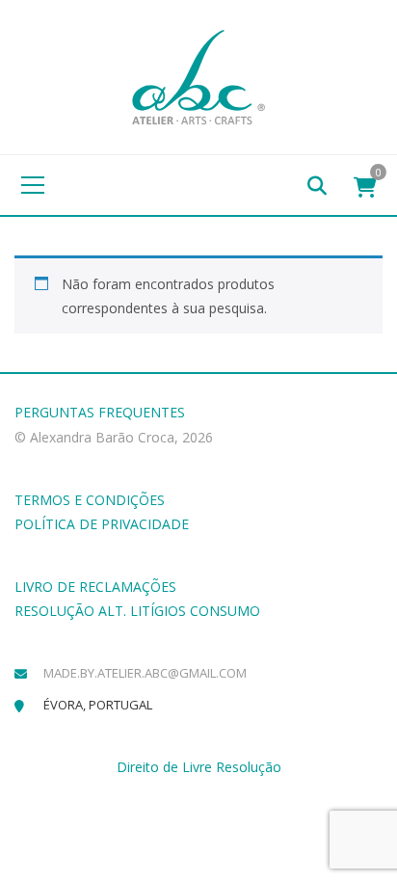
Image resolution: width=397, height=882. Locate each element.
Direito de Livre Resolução (199, 767)
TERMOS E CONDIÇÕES (89, 500)
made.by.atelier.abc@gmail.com (145, 673)
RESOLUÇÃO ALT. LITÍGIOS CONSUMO (137, 610)
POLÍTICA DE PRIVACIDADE (101, 524)
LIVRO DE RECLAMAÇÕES (95, 586)
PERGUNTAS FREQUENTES (99, 412)
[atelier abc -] (198, 76)
